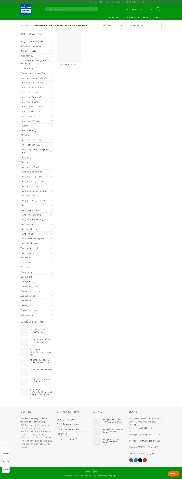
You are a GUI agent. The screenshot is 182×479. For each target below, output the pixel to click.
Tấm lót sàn (25, 135)
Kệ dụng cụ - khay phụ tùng (33, 73)
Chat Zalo (5, 461)
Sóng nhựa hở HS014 (68, 65)
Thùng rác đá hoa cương (31, 219)
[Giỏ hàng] (158, 9)
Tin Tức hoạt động (130, 17)
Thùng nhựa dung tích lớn (31, 181)
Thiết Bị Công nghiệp (145, 453)
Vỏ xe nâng (25, 267)
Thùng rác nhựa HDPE (30, 243)
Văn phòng (25, 262)
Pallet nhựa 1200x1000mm (32, 87)
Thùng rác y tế (27, 253)
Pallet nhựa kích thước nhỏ (32, 111)
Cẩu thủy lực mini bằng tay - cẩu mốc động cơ (35, 62)
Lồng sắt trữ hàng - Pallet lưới (33, 78)
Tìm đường (5, 453)
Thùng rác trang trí (29, 248)
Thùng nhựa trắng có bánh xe (33, 191)
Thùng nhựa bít (27, 162)
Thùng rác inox (27, 234)
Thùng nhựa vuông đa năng (33, 200)
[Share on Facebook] (131, 460)
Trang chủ (94, 2)
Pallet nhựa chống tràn (30, 92)
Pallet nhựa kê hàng (29, 102)
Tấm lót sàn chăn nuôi (30, 140)
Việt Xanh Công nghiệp (148, 447)
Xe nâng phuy (26, 300)
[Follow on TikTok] (152, 2)
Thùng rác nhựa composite (32, 238)
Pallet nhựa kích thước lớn (32, 106)
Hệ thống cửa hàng (151, 17)
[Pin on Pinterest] (145, 460)
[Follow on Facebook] (150, 2)
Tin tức (136, 2)
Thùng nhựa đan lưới (29, 186)
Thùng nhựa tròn (28, 195)
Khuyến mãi (113, 17)
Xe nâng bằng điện (29, 286)
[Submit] (96, 9)
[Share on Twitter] (136, 460)
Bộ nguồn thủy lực (28, 51)
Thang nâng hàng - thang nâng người (34, 151)
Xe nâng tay (26, 305)
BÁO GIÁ (173, 473)
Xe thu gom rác (27, 315)
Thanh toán (116, 2)
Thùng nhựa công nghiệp (31, 176)
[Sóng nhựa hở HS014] (69, 47)
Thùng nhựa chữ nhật (30, 167)
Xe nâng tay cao (28, 310)
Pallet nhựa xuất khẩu (30, 121)
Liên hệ (144, 2)
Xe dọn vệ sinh (27, 272)
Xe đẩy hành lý (27, 281)
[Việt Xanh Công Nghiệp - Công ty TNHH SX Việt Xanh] (30, 9)
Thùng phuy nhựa (28, 205)
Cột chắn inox (26, 68)
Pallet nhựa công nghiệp (31, 97)
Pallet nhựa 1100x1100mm (31, 82)
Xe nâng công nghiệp (30, 291)
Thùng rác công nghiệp (31, 215)
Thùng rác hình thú (28, 229)
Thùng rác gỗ (26, 224)
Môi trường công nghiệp (149, 441)
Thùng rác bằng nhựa (30, 210)
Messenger (5, 469)
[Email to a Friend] (140, 460)
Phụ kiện (24, 126)
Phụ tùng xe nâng (28, 130)
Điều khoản (104, 2)
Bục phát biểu (26, 56)
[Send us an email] (155, 2)
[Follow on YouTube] (160, 2)
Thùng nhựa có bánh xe (31, 172)
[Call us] (157, 2)
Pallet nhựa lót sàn (28, 116)
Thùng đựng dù (27, 157)
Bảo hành (127, 2)
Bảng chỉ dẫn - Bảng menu (32, 41)
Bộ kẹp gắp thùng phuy (31, 46)
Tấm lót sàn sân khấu (30, 145)
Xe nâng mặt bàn (28, 296)
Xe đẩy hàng (26, 277)
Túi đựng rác (26, 257)
